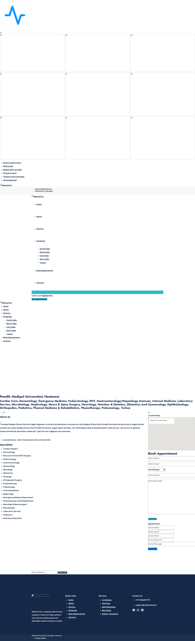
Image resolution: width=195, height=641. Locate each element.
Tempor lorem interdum (13, 177)
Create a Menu (40, 638)
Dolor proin (8, 166)
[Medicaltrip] (6, 185)
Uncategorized (10, 180)
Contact (40, 283)
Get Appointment (39, 299)
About (39, 216)
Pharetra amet (10, 173)
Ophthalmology (109, 607)
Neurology (106, 610)
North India (45, 252)
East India (44, 256)
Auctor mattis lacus (12, 163)
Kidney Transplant (110, 614)
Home (39, 204)
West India (44, 259)
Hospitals (40, 241)
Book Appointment (44, 270)
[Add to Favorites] (1, 421)
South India (45, 249)
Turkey (43, 263)
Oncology (106, 603)
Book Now (152, 549)
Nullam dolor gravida (12, 170)
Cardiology (107, 600)
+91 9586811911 (45, 296)
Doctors (40, 229)
